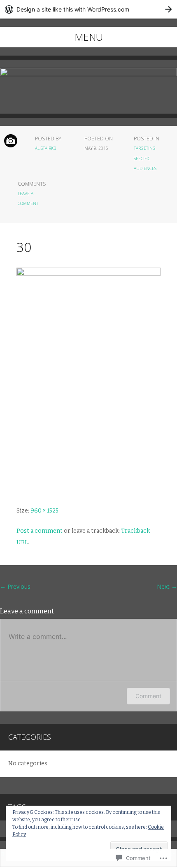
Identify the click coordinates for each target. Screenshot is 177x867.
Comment (148, 695)
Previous (15, 586)
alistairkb (45, 148)
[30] (88, 273)
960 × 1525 (44, 510)
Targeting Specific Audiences (145, 158)
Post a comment (39, 530)
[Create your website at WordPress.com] (88, 9)
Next (167, 586)
